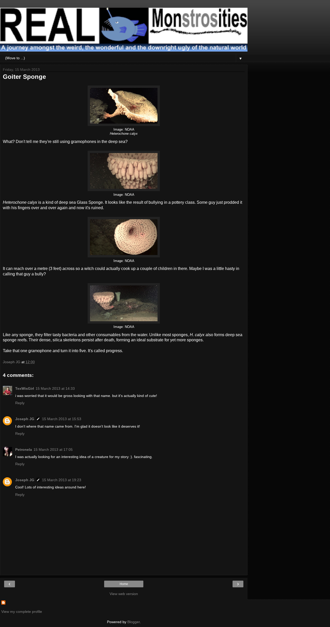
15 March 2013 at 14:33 (55, 388)
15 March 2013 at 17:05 (53, 449)
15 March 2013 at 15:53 (61, 419)
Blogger (133, 622)
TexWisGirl (24, 388)
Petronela (23, 449)
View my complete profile (21, 611)
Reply (19, 403)
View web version (124, 594)
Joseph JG (24, 419)
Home (124, 584)
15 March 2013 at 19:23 (61, 480)
